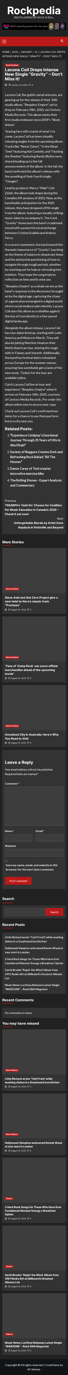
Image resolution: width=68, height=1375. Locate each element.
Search (8, 899)
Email (40, 831)
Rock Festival (12, 65)
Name (9, 831)
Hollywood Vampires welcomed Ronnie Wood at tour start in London (34, 950)
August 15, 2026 (18, 743)
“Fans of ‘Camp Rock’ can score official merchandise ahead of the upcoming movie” (31, 669)
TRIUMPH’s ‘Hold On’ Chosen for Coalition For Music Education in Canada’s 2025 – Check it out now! (33, 507)
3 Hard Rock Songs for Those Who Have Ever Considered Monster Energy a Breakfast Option (34, 961)
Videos (9, 1334)
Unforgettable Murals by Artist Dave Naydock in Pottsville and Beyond (38, 523)
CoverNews (52, 1365)
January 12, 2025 (20, 85)
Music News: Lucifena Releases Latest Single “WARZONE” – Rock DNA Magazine (32, 987)
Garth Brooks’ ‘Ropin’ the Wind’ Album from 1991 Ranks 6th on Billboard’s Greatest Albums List (33, 974)
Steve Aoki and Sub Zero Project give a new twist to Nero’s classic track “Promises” (31, 601)
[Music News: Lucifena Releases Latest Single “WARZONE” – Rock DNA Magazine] (34, 1315)
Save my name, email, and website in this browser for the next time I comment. (32, 867)
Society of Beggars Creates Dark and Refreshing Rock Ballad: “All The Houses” (36, 457)
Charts (9, 1198)
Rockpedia (34, 10)
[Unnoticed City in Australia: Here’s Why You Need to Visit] (34, 707)
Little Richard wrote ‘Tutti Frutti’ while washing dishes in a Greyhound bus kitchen (34, 939)
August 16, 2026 (18, 609)
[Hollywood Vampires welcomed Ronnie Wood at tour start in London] (34, 1115)
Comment (12, 783)
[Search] (62, 41)
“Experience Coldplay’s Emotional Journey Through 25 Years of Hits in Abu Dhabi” (35, 440)
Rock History (12, 1070)
